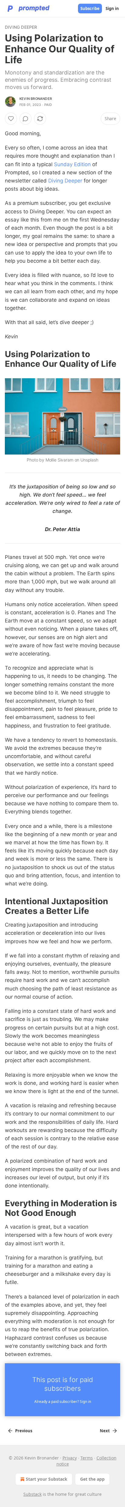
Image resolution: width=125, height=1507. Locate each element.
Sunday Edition (72, 164)
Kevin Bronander (35, 99)
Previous (23, 1430)
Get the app (92, 1479)
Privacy (69, 1458)
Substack (32, 1494)
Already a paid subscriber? (62, 1401)
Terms (86, 1458)
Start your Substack (46, 1479)
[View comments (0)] (25, 119)
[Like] (11, 119)
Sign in (112, 8)
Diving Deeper (21, 27)
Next (105, 1430)
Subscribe (90, 8)
